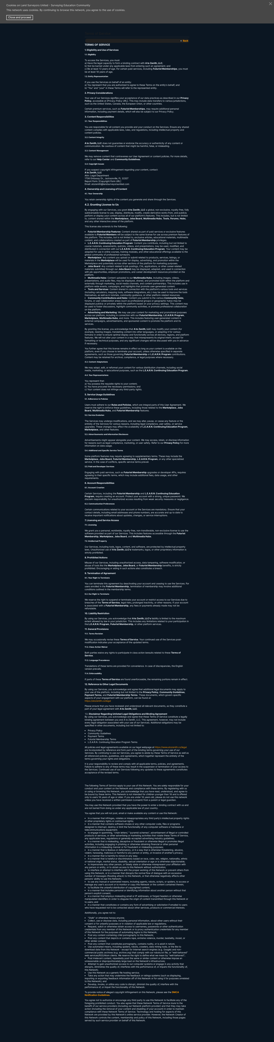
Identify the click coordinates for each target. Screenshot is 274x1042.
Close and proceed (19, 17)
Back (185, 40)
